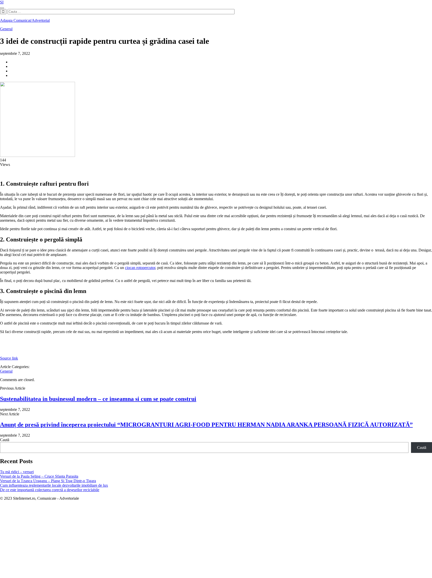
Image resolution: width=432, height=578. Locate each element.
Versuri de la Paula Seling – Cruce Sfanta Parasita (39, 476)
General (6, 29)
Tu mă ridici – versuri (17, 472)
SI (2, 2)
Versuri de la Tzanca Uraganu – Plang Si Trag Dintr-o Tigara (48, 481)
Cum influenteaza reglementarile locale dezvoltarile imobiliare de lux (54, 485)
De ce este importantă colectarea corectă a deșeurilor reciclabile (49, 490)
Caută (4, 440)
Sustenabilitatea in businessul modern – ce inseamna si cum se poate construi (98, 399)
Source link (9, 358)
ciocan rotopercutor (140, 267)
